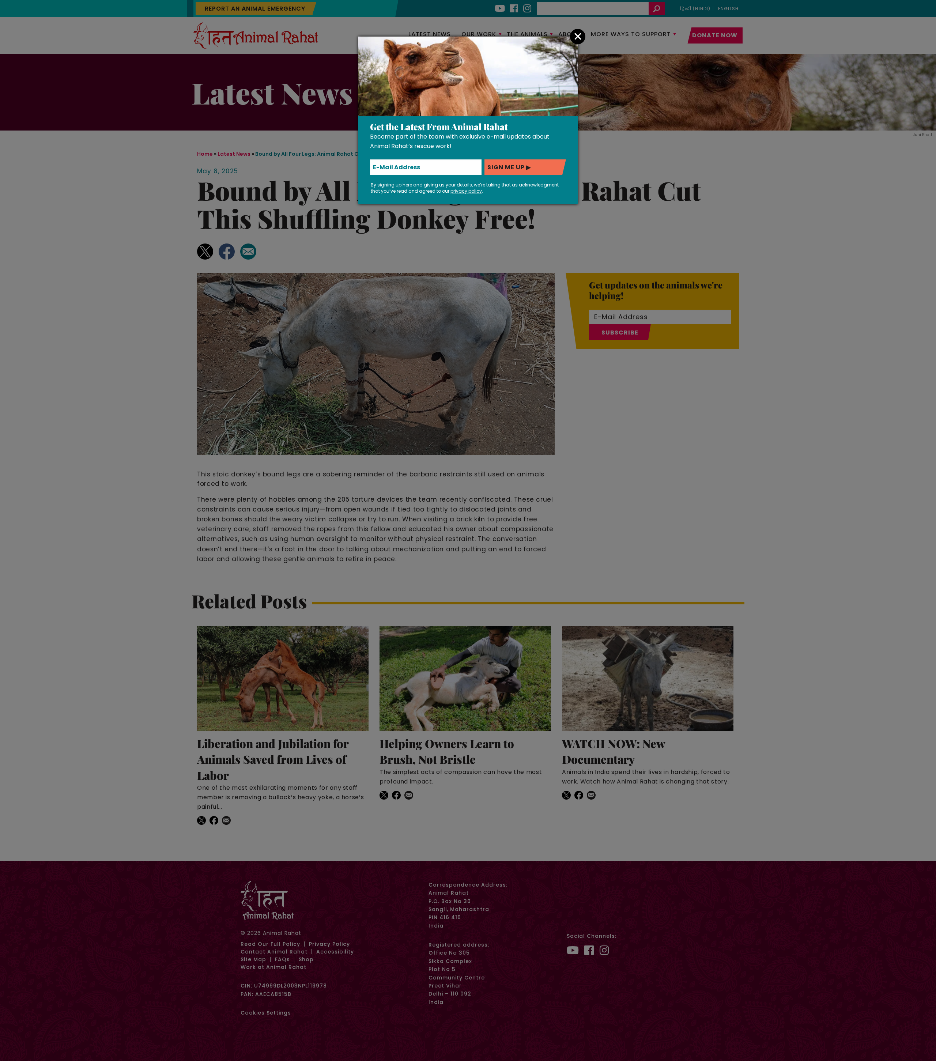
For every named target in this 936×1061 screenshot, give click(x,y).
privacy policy (466, 191)
